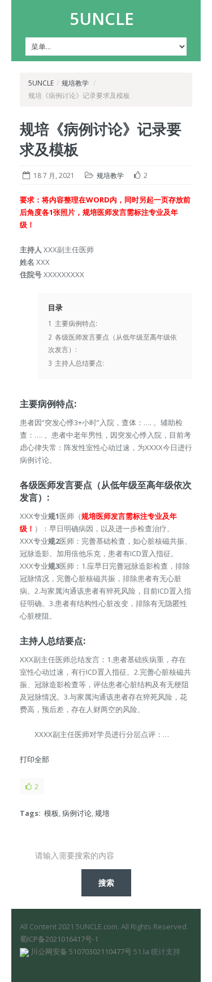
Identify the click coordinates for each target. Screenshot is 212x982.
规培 (102, 813)
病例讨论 (77, 813)
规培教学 (75, 83)
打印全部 (34, 759)
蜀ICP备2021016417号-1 (59, 939)
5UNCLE (102, 18)
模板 (51, 813)
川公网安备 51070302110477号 (81, 951)
